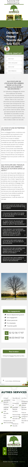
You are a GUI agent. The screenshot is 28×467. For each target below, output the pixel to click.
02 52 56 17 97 (14, 1)
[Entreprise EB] (14, 9)
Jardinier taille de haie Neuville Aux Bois (6, 412)
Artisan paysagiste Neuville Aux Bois (6, 401)
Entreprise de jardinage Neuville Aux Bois (15, 407)
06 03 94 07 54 (14, 3)
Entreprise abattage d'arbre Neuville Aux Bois (24, 405)
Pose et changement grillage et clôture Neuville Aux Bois (24, 417)
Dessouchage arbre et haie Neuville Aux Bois (15, 417)
